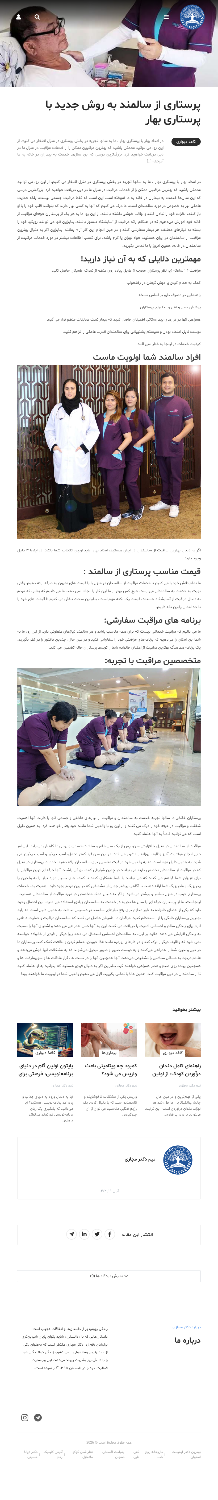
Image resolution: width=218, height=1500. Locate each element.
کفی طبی (136, 1455)
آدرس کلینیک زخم (53, 1455)
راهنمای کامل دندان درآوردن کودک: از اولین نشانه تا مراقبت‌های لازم (175, 1074)
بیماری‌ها (109, 1053)
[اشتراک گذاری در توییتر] (97, 1234)
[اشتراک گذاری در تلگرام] (71, 1234)
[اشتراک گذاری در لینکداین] (84, 1234)
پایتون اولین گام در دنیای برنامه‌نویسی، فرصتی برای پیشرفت (46, 1074)
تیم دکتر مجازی (190, 1085)
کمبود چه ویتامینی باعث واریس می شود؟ (111, 1070)
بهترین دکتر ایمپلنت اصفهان (186, 1455)
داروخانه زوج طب (153, 1455)
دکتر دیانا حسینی (30, 1455)
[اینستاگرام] (24, 1418)
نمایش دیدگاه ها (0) (106, 1276)
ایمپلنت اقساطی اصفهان (113, 1455)
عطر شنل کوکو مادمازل (83, 1455)
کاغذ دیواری (186, 142)
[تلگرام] (38, 1418)
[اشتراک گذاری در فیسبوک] (109, 1234)
